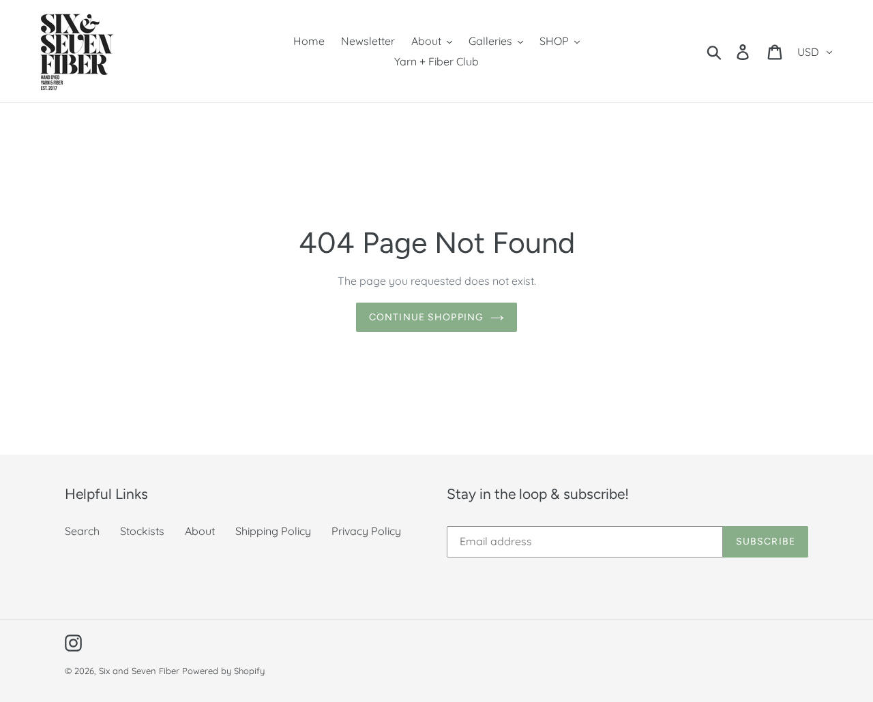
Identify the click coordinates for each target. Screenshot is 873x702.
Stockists (142, 531)
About (200, 531)
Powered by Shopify (223, 670)
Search (82, 531)
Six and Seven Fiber (139, 670)
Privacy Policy (366, 531)
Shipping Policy (273, 531)
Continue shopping (426, 317)
